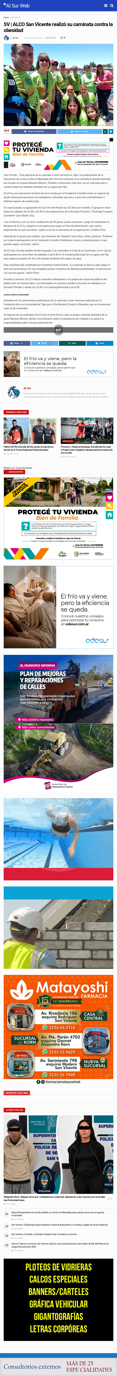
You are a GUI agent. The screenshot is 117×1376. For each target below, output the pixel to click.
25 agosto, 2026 (68, 457)
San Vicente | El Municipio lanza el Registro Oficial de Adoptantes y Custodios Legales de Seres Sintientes (59, 1225)
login (13, 468)
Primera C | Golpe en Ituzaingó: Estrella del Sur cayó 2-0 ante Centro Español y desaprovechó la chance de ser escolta (87, 450)
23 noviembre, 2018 (33, 38)
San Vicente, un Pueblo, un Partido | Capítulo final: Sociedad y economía (44, 1234)
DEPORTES (15, 17)
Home (6, 17)
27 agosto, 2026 (11, 454)
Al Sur (16, 38)
